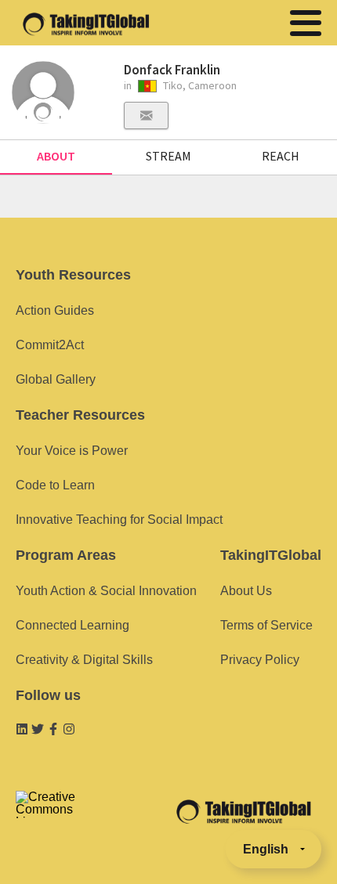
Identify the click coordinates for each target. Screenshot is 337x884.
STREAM (168, 156)
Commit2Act (50, 345)
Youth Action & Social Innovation (106, 590)
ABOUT (56, 156)
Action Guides (55, 310)
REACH (280, 156)
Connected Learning (72, 625)
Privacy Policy (259, 659)
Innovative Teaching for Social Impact (119, 519)
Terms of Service (266, 625)
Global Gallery (56, 379)
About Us (246, 590)
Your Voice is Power (72, 450)
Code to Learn (55, 485)
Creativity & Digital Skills (84, 659)
